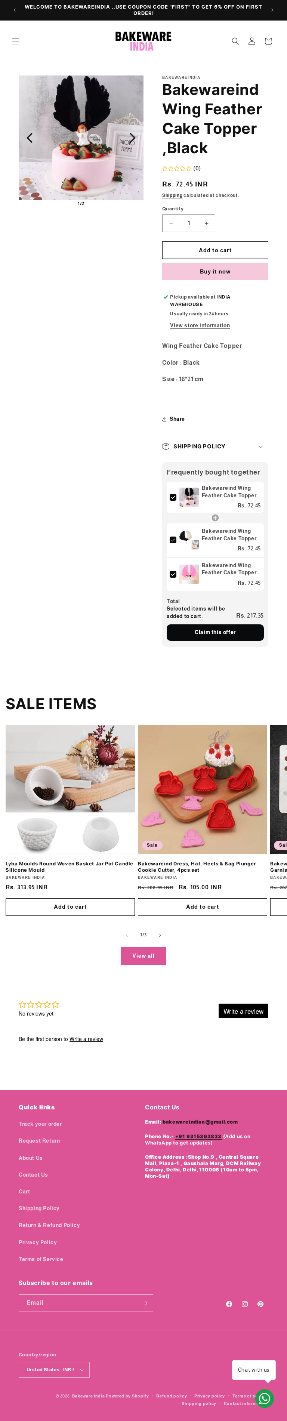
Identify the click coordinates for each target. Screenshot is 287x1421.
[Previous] (29, 137)
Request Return (39, 1141)
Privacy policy (209, 1396)
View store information (200, 325)
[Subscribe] (144, 1303)
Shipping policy (199, 1403)
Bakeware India (88, 1396)
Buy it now (215, 271)
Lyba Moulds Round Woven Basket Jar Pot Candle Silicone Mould (69, 867)
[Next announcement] (272, 10)
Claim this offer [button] (215, 632)
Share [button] (177, 419)
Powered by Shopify (127, 1396)
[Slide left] (127, 935)
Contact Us (33, 1175)
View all (143, 955)
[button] (15, 41)
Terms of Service (41, 1259)
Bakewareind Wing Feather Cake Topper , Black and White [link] (231, 535)
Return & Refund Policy (49, 1225)
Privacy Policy (38, 1242)
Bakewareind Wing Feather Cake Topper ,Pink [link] (229, 569)
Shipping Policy (39, 1208)
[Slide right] (160, 935)
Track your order (40, 1124)
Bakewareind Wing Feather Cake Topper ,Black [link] (229, 492)
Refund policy (171, 1396)
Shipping (172, 195)
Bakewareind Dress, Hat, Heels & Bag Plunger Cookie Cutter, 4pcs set (197, 867)
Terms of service (250, 1396)
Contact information (246, 1403)
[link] (189, 497)
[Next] (133, 137)
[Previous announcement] (14, 10)
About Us (31, 1158)
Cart (24, 1192)
